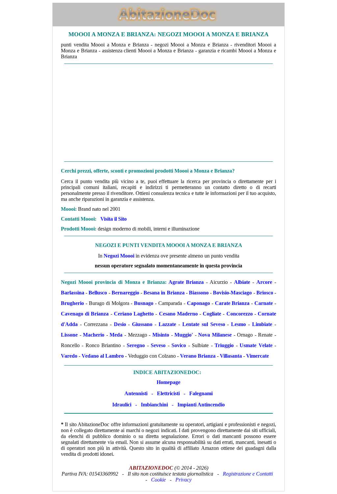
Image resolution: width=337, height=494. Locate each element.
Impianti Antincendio (201, 404)
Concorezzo (239, 313)
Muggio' (183, 335)
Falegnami (201, 393)
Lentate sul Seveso (203, 324)
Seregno (136, 345)
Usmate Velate (256, 345)
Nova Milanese (215, 335)
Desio (120, 324)
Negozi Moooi (119, 256)
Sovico (178, 345)
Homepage (168, 382)
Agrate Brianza (186, 282)
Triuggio (224, 345)
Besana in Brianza (163, 292)
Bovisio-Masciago (232, 292)
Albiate (242, 282)
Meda (116, 335)
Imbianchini (154, 404)
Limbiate (262, 324)
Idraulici (121, 404)
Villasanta (231, 356)
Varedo (69, 356)
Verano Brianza (198, 356)
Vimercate (257, 356)
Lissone (69, 335)
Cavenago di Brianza (85, 313)
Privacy (183, 479)
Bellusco (98, 292)
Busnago (143, 303)
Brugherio (72, 303)
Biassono (199, 292)
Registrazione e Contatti (248, 474)
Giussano (142, 324)
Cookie (158, 479)
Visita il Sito (113, 219)
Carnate (263, 303)
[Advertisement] (168, 113)
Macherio (93, 335)
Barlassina (72, 292)
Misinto (160, 335)
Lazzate (167, 324)
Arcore (264, 282)
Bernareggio (125, 292)
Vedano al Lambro (103, 356)
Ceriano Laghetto (134, 313)
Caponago (198, 303)
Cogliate (212, 313)
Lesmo (238, 324)
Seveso (158, 345)
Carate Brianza (232, 303)
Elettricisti (168, 393)
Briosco (264, 292)
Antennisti (135, 393)
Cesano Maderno (178, 313)
